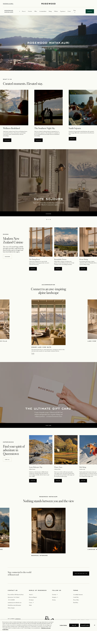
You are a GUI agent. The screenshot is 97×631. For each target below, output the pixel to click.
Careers (31, 602)
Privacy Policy (76, 600)
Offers (35, 11)
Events (69, 11)
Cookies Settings (63, 625)
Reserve (59, 268)
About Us (31, 594)
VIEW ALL (7, 459)
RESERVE (34, 268)
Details (32, 353)
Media (30, 605)
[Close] (94, 625)
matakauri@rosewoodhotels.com (14, 602)
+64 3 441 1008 (11, 600)
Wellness (56, 11)
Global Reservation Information (14, 605)
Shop (74, 10)
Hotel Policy (75, 602)
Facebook (55, 594)
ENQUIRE (58, 480)
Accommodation (42, 11)
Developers (31, 600)
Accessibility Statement (78, 594)
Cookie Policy (76, 597)
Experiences (62, 11)
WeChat (54, 600)
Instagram (55, 597)
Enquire (72, 138)
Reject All (74, 625)
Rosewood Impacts (33, 597)
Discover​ (7, 256)
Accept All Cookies (85, 625)
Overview (30, 11)
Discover (7, 140)
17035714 (18, 618)
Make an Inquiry (11, 607)
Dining (50, 11)
